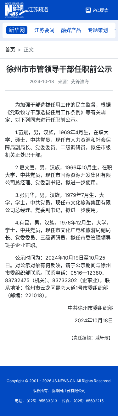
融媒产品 (71, 30)
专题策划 (98, 30)
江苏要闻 (44, 30)
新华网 (17, 30)
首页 (10, 49)
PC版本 (100, 10)
